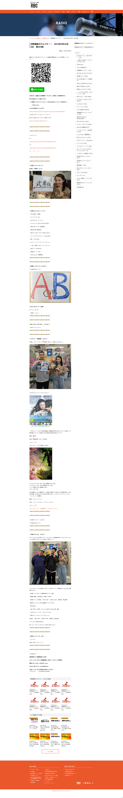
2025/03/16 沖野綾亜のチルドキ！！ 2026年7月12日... (55, 707)
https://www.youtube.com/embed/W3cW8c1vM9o (42, 148)
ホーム (31, 38)
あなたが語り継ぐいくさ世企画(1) (84, 79)
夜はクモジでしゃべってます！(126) (84, 168)
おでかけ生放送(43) (82, 67)
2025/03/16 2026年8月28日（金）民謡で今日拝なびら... (55, 724)
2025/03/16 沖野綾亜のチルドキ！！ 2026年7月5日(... (66, 707)
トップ (32, 11)
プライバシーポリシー (50, 783)
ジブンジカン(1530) (82, 143)
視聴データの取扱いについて (51, 777)
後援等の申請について (70, 771)
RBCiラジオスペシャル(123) (84, 137)
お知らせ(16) (80, 64)
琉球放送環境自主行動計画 (51, 771)
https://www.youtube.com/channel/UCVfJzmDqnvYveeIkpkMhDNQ (46, 111)
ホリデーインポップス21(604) (84, 124)
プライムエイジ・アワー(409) (84, 146)
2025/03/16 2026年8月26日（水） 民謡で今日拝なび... (55, 740)
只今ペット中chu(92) (82, 172)
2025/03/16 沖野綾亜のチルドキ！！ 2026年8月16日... (45, 692)
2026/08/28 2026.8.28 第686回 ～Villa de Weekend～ (44, 728)
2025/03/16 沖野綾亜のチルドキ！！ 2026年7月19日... (45, 707)
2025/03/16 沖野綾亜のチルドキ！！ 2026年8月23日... (34, 692)
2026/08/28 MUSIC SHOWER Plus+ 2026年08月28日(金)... (34, 740)
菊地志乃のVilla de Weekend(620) (81, 117)
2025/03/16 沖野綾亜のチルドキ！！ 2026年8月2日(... (66, 692)
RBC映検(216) (80, 187)
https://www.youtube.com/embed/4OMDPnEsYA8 (42, 141)
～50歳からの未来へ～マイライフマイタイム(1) (84, 60)
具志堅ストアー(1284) (82, 76)
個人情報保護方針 (49, 779)
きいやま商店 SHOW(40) (83, 109)
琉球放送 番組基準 (35, 780)
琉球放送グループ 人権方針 (36, 773)
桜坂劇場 (43, 508)
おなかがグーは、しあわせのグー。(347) (84, 56)
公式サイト (32, 442)
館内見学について (69, 775)
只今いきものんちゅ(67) (83, 121)
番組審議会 (33, 782)
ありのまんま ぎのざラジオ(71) (84, 73)
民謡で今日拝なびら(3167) (83, 86)
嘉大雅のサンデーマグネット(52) (84, 161)
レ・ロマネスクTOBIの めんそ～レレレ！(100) (85, 92)
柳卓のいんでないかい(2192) (84, 89)
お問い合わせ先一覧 (69, 769)
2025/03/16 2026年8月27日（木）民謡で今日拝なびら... (66, 724)
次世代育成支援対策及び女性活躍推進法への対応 (36, 778)
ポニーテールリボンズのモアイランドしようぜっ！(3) (84, 149)
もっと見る (50, 751)
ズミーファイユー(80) (82, 107)
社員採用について (34, 775)
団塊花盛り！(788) (81, 165)
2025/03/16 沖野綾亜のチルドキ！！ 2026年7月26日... (34, 707)
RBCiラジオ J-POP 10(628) (84, 96)
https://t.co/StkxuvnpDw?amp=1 (38, 121)
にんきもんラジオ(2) (82, 104)
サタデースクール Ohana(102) (84, 140)
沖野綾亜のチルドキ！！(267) (84, 70)
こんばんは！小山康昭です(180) (85, 153)
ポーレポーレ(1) (81, 175)
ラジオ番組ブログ (45, 38)
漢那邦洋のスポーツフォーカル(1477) (84, 183)
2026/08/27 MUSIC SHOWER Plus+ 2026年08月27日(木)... (44, 740)
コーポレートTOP (34, 769)
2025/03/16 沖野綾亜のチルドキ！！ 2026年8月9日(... (55, 692)
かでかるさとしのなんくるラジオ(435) (84, 100)
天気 (63, 11)
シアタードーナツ (52, 508)
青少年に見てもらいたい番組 (51, 775)
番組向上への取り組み (50, 773)
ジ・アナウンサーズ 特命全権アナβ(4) (84, 130)
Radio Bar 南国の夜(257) (83, 127)
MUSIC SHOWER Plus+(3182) (84, 83)
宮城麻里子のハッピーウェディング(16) (84, 113)
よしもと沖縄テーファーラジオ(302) (84, 179)
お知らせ (47, 769)
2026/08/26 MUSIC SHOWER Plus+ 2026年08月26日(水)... (65, 740)
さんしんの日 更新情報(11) (84, 134)
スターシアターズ (33, 508)
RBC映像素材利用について (71, 773)
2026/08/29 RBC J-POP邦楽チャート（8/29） (33, 723)
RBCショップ (86, 11)
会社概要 (33, 771)
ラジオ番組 (36, 38)
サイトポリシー (48, 781)
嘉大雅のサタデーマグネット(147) (84, 157)
